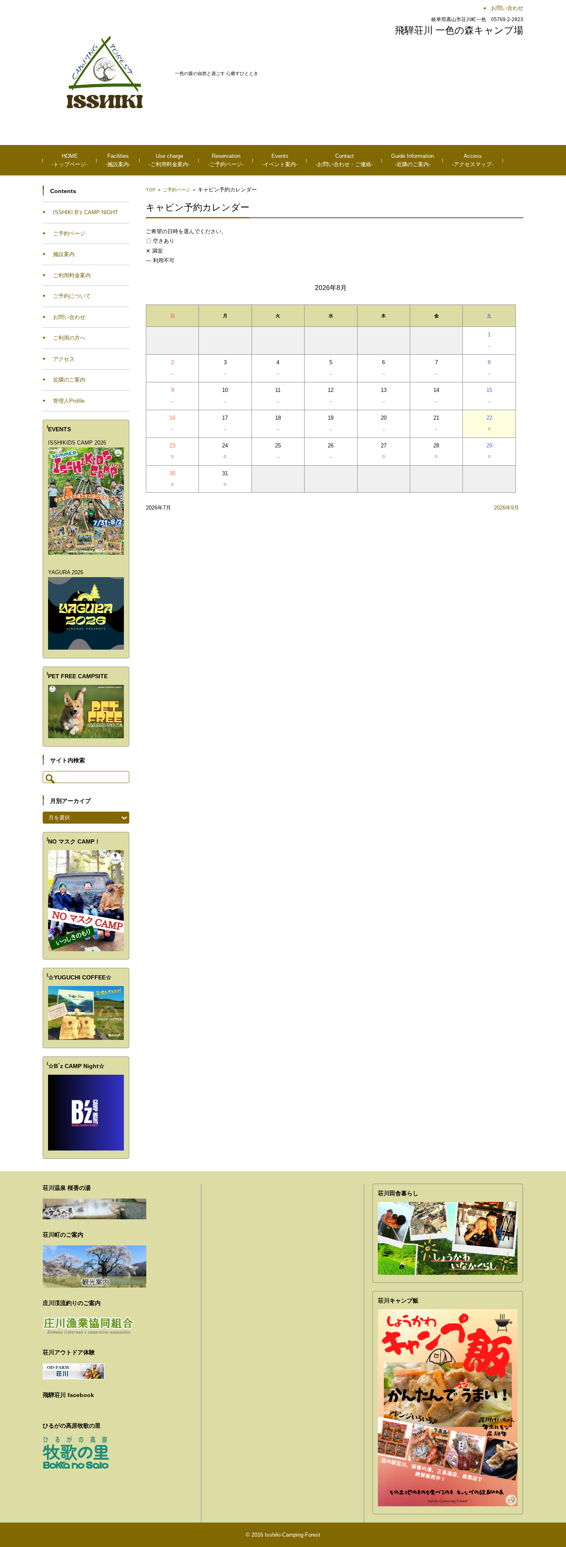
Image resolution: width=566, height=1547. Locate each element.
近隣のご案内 (69, 380)
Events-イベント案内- (280, 160)
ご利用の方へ (69, 338)
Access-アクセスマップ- (472, 160)
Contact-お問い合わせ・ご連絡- (344, 160)
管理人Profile (69, 401)
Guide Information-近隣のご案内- (412, 160)
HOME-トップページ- (69, 160)
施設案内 (64, 254)
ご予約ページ (176, 189)
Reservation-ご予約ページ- (226, 160)
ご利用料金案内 (72, 275)
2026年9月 (506, 508)
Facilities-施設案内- (118, 160)
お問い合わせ (69, 317)
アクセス (64, 359)
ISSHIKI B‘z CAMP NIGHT (85, 212)
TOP (150, 189)
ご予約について (72, 296)
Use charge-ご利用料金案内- (169, 160)
